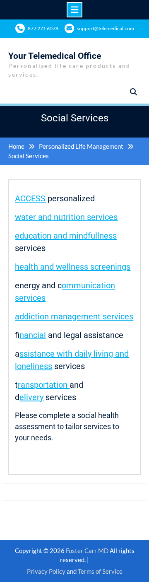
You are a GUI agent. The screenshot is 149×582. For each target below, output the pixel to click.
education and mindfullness (66, 236)
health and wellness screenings (72, 267)
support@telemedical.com (105, 28)
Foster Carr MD (88, 550)
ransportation (44, 385)
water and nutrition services (66, 217)
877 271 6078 (43, 28)
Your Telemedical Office (54, 56)
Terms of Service (100, 571)
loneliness (33, 366)
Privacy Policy (46, 571)
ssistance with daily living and (74, 354)
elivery (31, 397)
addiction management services (74, 316)
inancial (32, 335)
